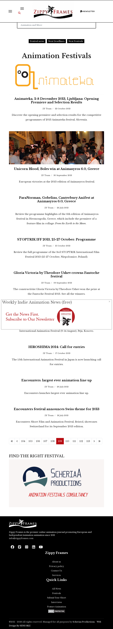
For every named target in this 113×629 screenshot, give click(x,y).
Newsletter (89, 11)
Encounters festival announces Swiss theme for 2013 (56, 409)
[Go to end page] (99, 441)
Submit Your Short (56, 597)
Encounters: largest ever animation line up (56, 380)
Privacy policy (56, 566)
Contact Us (56, 570)
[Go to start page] (12, 441)
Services (56, 575)
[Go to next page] (94, 441)
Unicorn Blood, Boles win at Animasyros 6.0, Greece (56, 169)
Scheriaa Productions (84, 622)
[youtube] (40, 546)
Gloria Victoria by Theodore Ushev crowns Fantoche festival (56, 274)
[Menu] (10, 11)
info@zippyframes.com (21, 538)
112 (81, 441)
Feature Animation (56, 606)
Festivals (56, 593)
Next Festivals (75, 41)
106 (38, 441)
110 (67, 441)
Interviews (56, 602)
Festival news (37, 41)
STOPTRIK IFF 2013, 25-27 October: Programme (56, 239)
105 (31, 441)
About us (56, 562)
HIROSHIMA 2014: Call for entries (56, 347)
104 (23, 441)
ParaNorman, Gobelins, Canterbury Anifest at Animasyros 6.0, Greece (56, 199)
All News (56, 589)
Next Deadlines (56, 41)
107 (45, 441)
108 (53, 441)
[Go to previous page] (17, 441)
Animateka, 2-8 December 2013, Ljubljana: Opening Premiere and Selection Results (56, 100)
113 (88, 441)
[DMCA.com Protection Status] (56, 611)
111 (74, 441)
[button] (19, 13)
